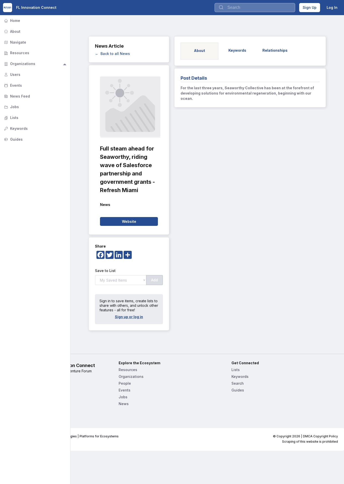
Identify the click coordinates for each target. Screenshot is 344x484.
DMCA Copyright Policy (320, 436)
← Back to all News (112, 53)
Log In (332, 7)
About (11, 31)
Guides (237, 390)
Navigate (14, 42)
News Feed (16, 96)
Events (124, 390)
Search (237, 383)
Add (154, 280)
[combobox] (255, 7)
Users (11, 74)
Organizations (131, 376)
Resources (128, 370)
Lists (235, 370)
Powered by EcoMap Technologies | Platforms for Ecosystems (71, 436)
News (124, 404)
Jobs (123, 397)
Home (11, 20)
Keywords (240, 376)
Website (129, 221)
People (125, 383)
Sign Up (310, 7)
